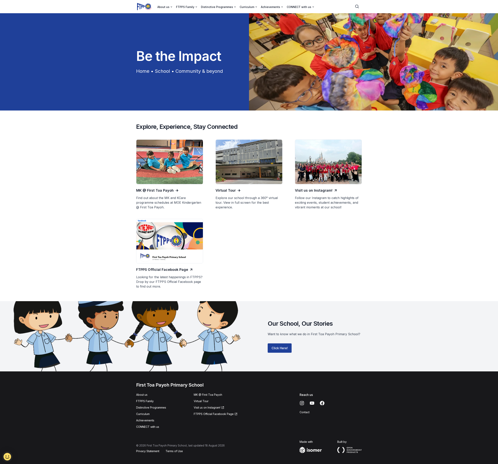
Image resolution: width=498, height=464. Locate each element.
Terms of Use (174, 451)
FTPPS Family (145, 401)
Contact (304, 412)
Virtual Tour (201, 401)
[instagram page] (302, 403)
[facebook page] (322, 403)
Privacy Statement (147, 451)
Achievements (145, 420)
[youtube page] (312, 403)
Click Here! (280, 348)
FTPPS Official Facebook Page (214, 414)
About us (141, 394)
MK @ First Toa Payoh (208, 394)
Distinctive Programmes (151, 407)
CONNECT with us (147, 426)
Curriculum (143, 414)
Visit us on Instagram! (207, 407)
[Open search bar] (357, 6)
